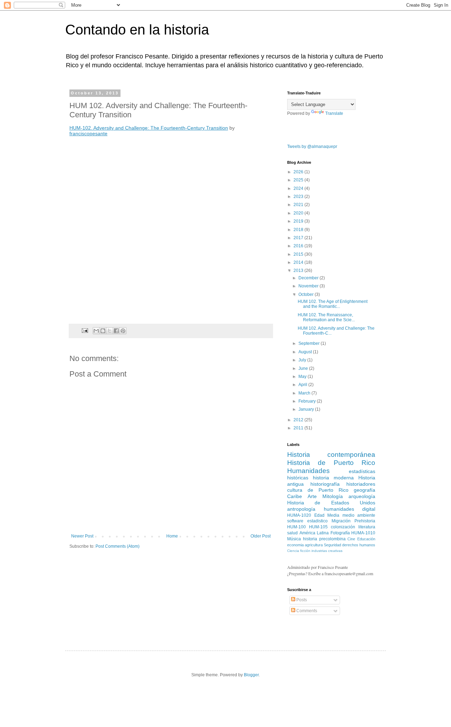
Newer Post (82, 536)
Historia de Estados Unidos (331, 502)
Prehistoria (364, 520)
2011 (299, 427)
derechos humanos (358, 545)
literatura (366, 526)
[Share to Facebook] (116, 330)
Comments (306, 610)
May (303, 376)
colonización (343, 526)
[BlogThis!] (102, 330)
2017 (299, 237)
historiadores (360, 484)
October (306, 294)
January (306, 409)
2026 (299, 171)
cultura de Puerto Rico (317, 490)
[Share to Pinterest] (122, 330)
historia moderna (333, 477)
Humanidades (308, 470)
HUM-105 (318, 526)
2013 (299, 270)
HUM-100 (296, 526)
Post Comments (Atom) (117, 546)
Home (172, 536)
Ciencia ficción (298, 551)
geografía (364, 490)
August (305, 351)
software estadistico (307, 520)
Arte (312, 496)
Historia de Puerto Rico (331, 462)
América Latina (314, 532)
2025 (299, 180)
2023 (299, 196)
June (303, 368)
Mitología (332, 496)
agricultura (314, 545)
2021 (299, 204)
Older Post (261, 536)
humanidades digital (350, 509)
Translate (334, 113)
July (302, 360)
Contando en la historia (137, 29)
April (303, 384)
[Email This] (96, 330)
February (307, 401)
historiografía (325, 484)
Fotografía (340, 532)
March (304, 393)
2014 (299, 262)
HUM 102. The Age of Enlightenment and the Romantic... (332, 304)
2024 (299, 188)
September (309, 343)
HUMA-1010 (363, 532)
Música (294, 538)
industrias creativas (326, 551)
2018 (299, 229)
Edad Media (327, 515)
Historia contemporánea (331, 454)
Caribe (294, 496)
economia (295, 545)
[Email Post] (84, 330)
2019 (299, 221)
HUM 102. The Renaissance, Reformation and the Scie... (326, 317)
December (309, 277)
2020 (299, 213)
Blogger (251, 674)
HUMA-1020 (299, 515)
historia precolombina (324, 538)
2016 (299, 245)
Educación (366, 539)
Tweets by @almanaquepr (312, 146)
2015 (299, 254)
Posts (301, 599)
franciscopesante (88, 133)
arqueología (361, 496)
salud (292, 532)
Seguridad (332, 545)
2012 (299, 419)
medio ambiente (359, 515)
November (309, 286)
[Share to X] (109, 330)
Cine (351, 539)
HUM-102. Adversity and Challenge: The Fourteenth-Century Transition (148, 128)
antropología (301, 509)
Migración (341, 520)
